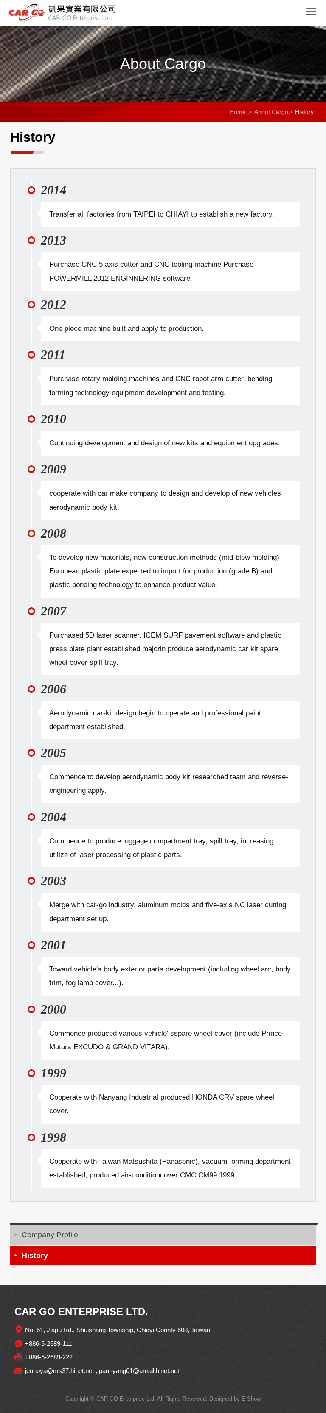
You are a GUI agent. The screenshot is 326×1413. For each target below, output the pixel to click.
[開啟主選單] (311, 11)
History (35, 1255)
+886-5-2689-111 (48, 1343)
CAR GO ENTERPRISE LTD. (150, 13)
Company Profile (50, 1235)
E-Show (251, 1399)
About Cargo (271, 111)
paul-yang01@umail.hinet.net (139, 1370)
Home (238, 111)
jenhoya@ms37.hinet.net (59, 1370)
